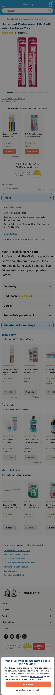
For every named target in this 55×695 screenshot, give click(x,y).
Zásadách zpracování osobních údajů (26, 679)
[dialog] (27, 676)
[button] (27, 690)
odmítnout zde (36, 676)
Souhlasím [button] (28, 684)
